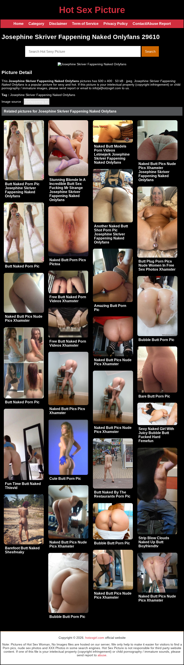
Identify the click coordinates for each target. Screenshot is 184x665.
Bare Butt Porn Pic (154, 396)
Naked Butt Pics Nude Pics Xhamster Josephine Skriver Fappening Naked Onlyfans (157, 172)
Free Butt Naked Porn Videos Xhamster (67, 299)
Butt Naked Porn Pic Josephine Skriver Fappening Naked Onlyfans (22, 190)
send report (67, 88)
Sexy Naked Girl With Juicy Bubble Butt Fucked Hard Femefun (156, 435)
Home (18, 24)
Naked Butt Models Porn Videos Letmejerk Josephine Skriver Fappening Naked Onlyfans (112, 154)
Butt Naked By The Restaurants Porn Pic (112, 494)
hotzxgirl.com (94, 637)
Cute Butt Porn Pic (65, 478)
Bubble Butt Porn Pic (156, 340)
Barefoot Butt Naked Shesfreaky (22, 550)
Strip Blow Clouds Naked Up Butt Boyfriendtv (153, 542)
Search (150, 51)
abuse (102, 655)
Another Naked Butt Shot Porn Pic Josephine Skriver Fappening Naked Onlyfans (111, 234)
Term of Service (85, 24)
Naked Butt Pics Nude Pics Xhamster (23, 318)
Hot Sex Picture (92, 10)
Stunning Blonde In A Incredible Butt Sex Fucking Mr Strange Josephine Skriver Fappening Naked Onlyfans (67, 190)
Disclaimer (58, 24)
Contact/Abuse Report (152, 24)
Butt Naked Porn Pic (22, 266)
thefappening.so (36, 101)
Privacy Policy (115, 24)
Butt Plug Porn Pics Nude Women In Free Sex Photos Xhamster (156, 265)
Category (36, 24)
